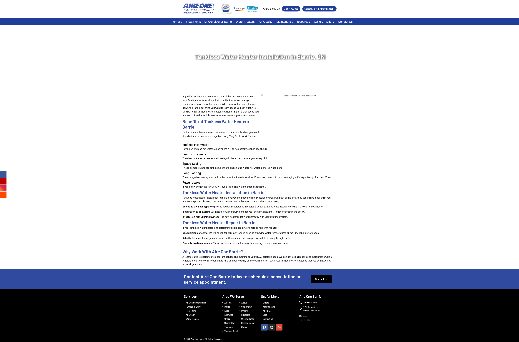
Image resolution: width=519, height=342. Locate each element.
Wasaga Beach (231, 331)
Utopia (244, 327)
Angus (244, 302)
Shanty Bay (229, 323)
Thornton (228, 327)
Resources (303, 21)
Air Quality (265, 21)
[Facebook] (264, 327)
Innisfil (244, 311)
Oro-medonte (247, 319)
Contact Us (345, 21)
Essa (226, 311)
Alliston (228, 302)
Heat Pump (193, 21)
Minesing (245, 315)
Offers (330, 21)
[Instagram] (271, 327)
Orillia (227, 319)
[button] (177, 22)
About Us (267, 311)
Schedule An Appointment (319, 8)
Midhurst (228, 315)
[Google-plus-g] (279, 327)
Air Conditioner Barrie (218, 21)
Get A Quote (291, 8)
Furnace (177, 21)
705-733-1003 (271, 8)
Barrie (227, 307)
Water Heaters (245, 21)
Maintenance (284, 21)
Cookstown (246, 307)
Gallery (318, 21)
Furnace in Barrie (194, 307)
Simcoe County (248, 323)
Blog (265, 315)
